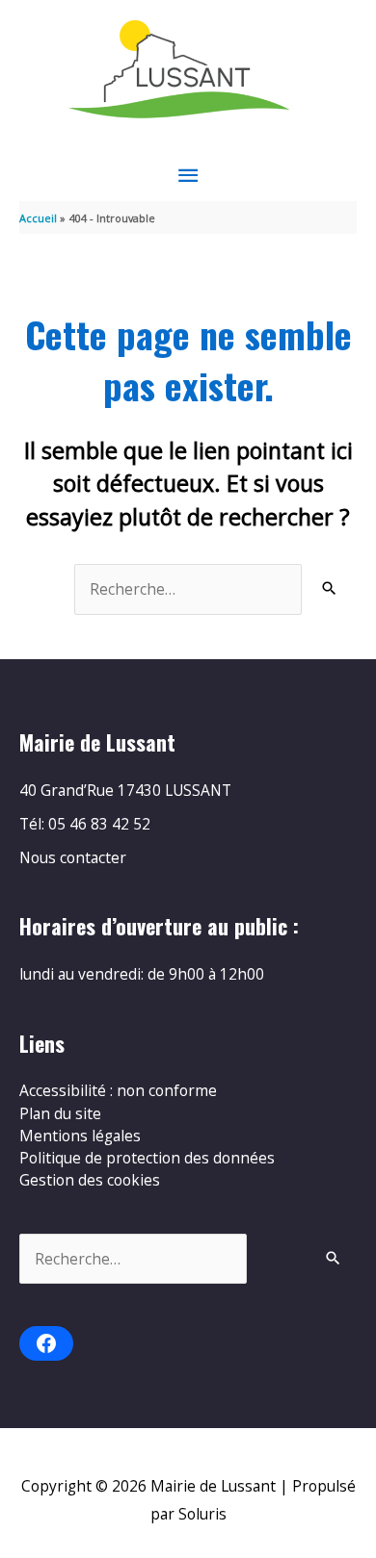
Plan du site (60, 1113)
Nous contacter (72, 857)
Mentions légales (80, 1135)
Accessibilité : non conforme (118, 1090)
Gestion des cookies (89, 1179)
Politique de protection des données (147, 1157)
